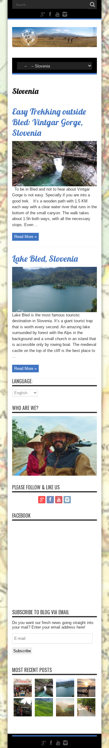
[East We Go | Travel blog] (54, 42)
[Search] (92, 4)
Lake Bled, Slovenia (45, 258)
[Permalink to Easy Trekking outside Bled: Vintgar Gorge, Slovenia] (54, 185)
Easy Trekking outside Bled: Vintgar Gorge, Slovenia (49, 122)
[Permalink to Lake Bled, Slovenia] (54, 311)
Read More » (25, 236)
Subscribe (22, 651)
